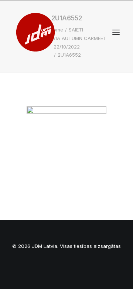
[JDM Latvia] (35, 32)
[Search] (94, 32)
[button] (116, 32)
